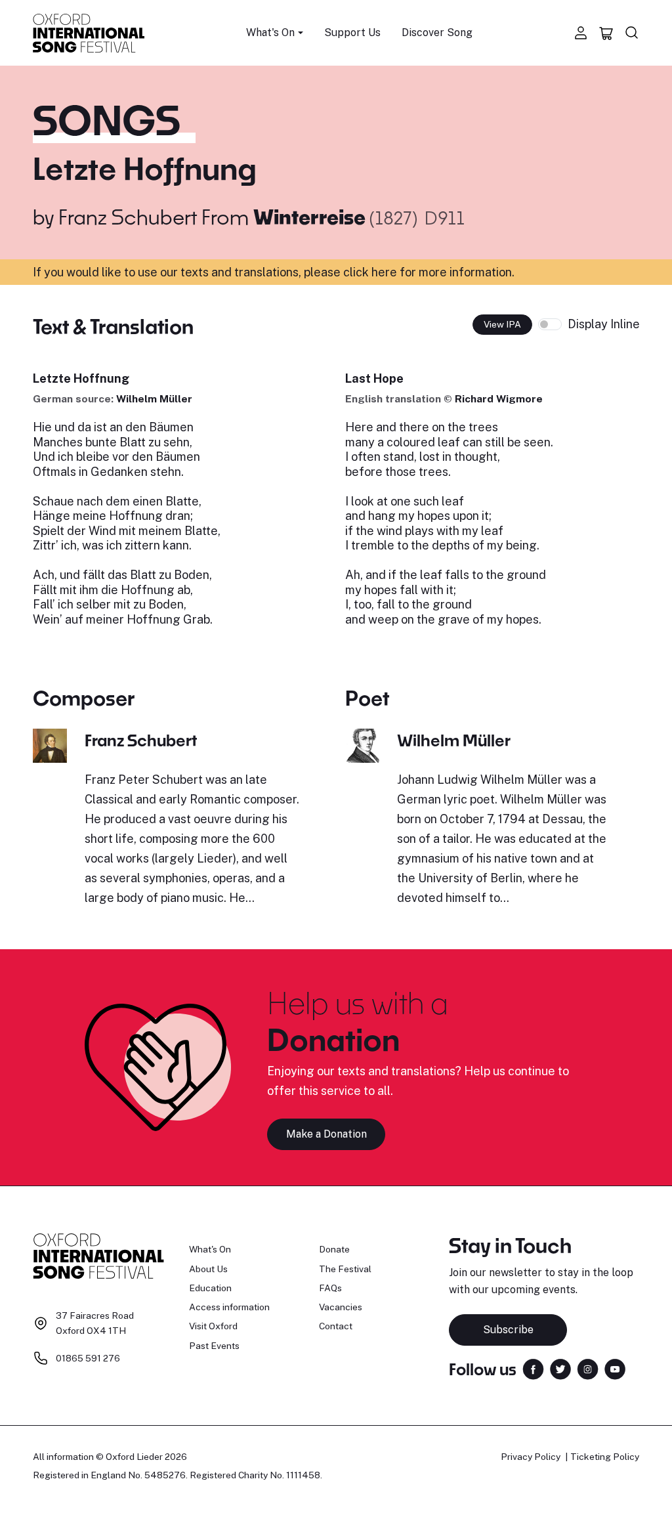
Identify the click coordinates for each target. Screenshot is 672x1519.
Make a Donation (326, 1134)
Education (210, 1288)
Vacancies (340, 1307)
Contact (335, 1326)
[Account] (581, 33)
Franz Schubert (127, 216)
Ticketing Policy (604, 1456)
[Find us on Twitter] (560, 1368)
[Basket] (606, 33)
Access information (229, 1307)
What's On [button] (270, 32)
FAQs (330, 1288)
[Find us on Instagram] (587, 1368)
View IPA (502, 324)
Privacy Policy (530, 1456)
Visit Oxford (213, 1326)
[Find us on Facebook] (533, 1368)
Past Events (214, 1345)
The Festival (345, 1269)
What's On (210, 1249)
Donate (334, 1249)
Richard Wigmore (499, 399)
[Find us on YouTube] (614, 1368)
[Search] (632, 33)
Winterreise (311, 216)
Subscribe (508, 1329)
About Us (208, 1269)
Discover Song (437, 32)
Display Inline (604, 324)
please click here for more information (408, 272)
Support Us (352, 32)
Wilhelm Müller (154, 399)
